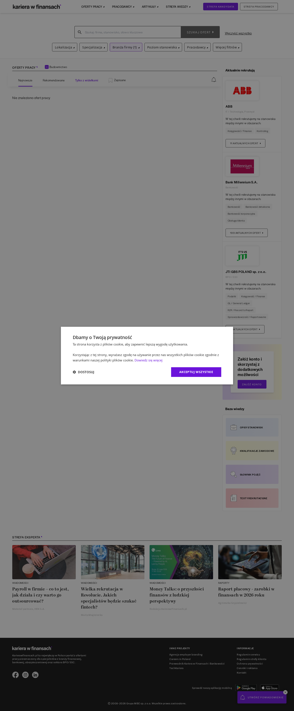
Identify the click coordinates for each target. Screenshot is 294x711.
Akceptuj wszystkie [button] (196, 372)
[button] (83, 372)
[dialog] (147, 355)
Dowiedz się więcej (148, 360)
